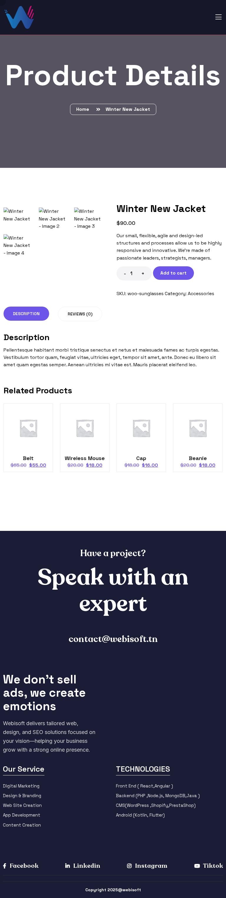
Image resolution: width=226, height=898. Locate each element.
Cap (141, 458)
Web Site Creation (22, 805)
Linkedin (86, 866)
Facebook (24, 866)
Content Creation (22, 825)
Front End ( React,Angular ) (144, 786)
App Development (21, 815)
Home (84, 109)
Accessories (201, 293)
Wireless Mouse (85, 458)
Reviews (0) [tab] (80, 314)
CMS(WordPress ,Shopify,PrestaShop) (156, 805)
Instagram (150, 866)
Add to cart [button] (31, 431)
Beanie (198, 458)
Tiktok (212, 866)
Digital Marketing (21, 786)
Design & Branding (22, 795)
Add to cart (173, 273)
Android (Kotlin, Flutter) (140, 815)
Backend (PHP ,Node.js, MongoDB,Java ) (158, 795)
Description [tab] (26, 313)
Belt (28, 458)
